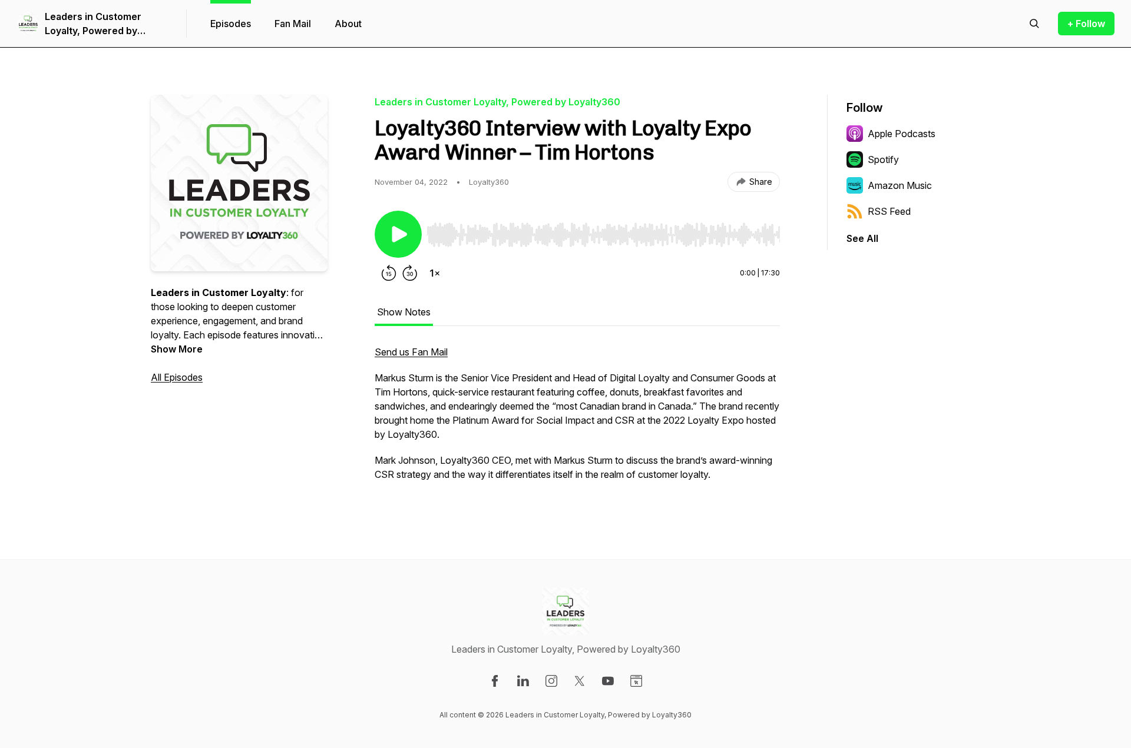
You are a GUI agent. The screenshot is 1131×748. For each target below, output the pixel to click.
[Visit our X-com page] (580, 681)
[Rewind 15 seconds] (389, 273)
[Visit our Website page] (636, 681)
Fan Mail (293, 23)
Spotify (883, 159)
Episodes (230, 23)
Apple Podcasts (901, 133)
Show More (177, 349)
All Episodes (177, 377)
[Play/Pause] (398, 234)
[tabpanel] (577, 419)
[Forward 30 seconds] (410, 273)
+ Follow (1086, 23)
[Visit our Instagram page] (551, 681)
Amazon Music (900, 185)
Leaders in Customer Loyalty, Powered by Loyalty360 (93, 24)
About (348, 23)
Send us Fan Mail (411, 352)
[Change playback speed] (435, 273)
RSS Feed (889, 211)
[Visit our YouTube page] (608, 681)
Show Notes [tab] (404, 312)
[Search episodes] (1034, 23)
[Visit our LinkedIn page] (523, 681)
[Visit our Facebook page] (495, 681)
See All (862, 238)
